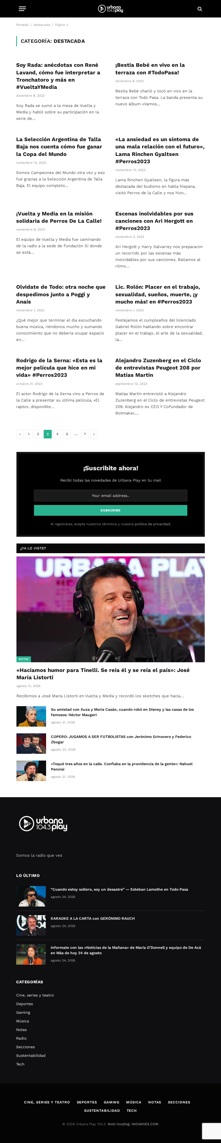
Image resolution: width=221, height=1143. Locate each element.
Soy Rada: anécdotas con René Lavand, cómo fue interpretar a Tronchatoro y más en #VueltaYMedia (58, 76)
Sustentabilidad (31, 1055)
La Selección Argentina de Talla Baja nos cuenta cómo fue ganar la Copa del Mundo (59, 146)
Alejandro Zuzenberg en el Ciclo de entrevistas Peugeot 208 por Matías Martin (158, 367)
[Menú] (22, 9)
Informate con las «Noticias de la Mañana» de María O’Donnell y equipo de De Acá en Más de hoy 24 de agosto (126, 950)
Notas (24, 659)
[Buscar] (199, 9)
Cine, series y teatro (35, 995)
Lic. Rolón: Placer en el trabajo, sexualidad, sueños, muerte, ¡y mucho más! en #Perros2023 (157, 294)
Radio (21, 1038)
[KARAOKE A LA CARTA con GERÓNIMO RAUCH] (31, 925)
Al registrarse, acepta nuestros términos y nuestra (110, 524)
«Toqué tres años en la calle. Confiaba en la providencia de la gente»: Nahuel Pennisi (121, 766)
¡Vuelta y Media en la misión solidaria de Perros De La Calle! (59, 217)
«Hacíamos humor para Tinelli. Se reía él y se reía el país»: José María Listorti (103, 674)
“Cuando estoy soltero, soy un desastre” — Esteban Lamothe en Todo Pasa (119, 889)
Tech (20, 1064)
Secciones (25, 1047)
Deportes (24, 1004)
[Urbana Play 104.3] (110, 9)
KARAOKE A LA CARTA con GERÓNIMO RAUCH (93, 918)
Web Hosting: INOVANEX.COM (133, 1124)
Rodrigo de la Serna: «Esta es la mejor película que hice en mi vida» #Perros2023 (59, 367)
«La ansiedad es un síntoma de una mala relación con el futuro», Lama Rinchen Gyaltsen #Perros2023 (160, 150)
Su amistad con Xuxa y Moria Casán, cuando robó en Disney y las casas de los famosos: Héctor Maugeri (122, 712)
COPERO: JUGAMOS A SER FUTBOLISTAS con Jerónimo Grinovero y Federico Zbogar (121, 739)
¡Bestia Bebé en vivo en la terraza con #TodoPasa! (150, 68)
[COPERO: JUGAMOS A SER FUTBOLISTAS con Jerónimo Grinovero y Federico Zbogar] (31, 743)
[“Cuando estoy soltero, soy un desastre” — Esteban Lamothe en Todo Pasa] (31, 896)
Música (22, 1021)
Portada (22, 25)
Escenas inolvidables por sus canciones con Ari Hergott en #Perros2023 (154, 220)
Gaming (23, 1012)
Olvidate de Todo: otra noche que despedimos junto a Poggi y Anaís (61, 294)
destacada (41, 25)
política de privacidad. (153, 524)
